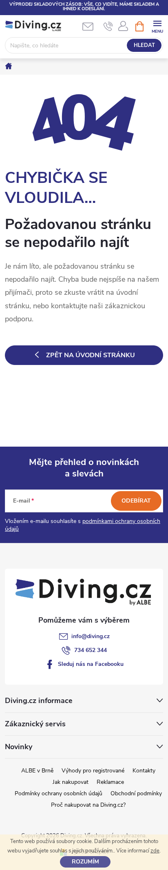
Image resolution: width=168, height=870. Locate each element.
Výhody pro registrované (93, 770)
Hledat (144, 45)
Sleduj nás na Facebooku (91, 664)
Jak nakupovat (70, 782)
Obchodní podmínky (136, 793)
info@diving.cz (90, 636)
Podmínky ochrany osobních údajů (58, 793)
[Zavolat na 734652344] (108, 26)
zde (154, 850)
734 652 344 (90, 650)
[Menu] (157, 26)
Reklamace (110, 782)
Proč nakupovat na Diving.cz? (88, 805)
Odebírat (136, 501)
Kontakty (144, 770)
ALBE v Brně (37, 770)
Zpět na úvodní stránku (90, 355)
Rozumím (85, 862)
